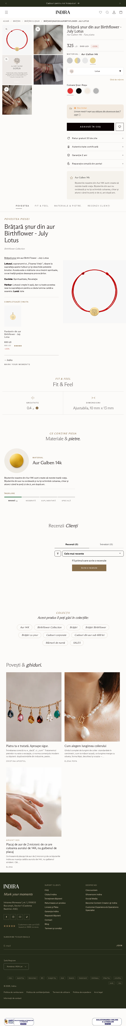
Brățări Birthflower (95, 627)
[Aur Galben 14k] (93, 60)
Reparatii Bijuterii (53, 915)
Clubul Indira (51, 894)
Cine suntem (91, 890)
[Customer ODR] (107, 1022)
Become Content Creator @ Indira (101, 903)
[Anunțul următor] (120, 3)
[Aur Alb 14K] (85, 60)
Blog (47, 924)
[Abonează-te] (119, 945)
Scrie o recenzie (89, 568)
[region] (63, 475)
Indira (13, 986)
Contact (48, 920)
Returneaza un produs (55, 903)
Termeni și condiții (53, 928)
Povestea (22, 206)
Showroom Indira (94, 894)
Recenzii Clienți (99, 206)
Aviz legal (98, 992)
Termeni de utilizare (61, 992)
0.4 (32, 408)
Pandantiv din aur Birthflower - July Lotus (12, 334)
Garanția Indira (52, 911)
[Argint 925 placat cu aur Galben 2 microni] (77, 60)
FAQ (47, 890)
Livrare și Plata (51, 907)
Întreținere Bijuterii (53, 898)
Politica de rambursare (13, 992)
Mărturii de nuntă (55, 642)
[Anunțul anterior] (6, 3)
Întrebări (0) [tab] (106, 544)
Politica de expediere (82, 992)
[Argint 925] (70, 60)
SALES (76, 642)
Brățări (16, 21)
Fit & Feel (42, 206)
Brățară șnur (10, 258)
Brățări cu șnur (32, 21)
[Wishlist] (100, 12)
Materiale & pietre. (68, 206)
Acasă (6, 21)
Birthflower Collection (49, 627)
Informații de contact (12, 998)
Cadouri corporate (56, 635)
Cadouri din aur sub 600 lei (89, 635)
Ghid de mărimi (117, 79)
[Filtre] (58, 554)
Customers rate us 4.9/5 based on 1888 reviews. (28, 925)
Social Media (91, 898)
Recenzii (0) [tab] (71, 544)
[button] (6, 12)
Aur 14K (24, 627)
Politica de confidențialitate (38, 992)
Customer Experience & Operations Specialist (102, 908)
